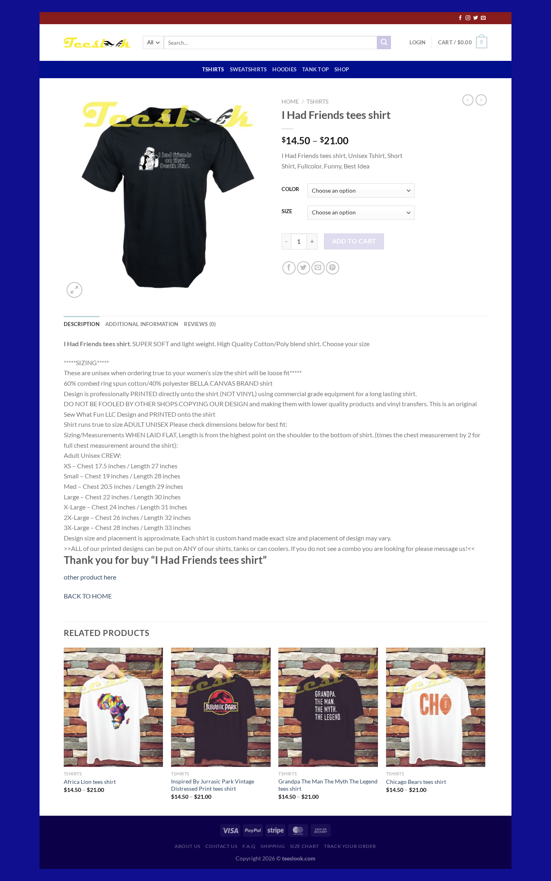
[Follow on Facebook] (460, 18)
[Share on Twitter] (303, 267)
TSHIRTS (213, 69)
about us (187, 846)
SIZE (287, 211)
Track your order (350, 846)
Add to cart (354, 241)
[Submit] (384, 43)
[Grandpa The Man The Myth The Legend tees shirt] (328, 707)
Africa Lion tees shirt (90, 781)
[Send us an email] (483, 18)
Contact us (221, 846)
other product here (90, 577)
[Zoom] (74, 290)
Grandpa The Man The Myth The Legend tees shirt (328, 785)
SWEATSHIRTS (248, 69)
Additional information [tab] (142, 324)
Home (290, 101)
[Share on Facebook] (289, 267)
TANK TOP (315, 69)
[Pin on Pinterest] (332, 267)
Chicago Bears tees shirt (416, 781)
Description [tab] (82, 324)
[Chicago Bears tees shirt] (436, 707)
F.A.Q (249, 846)
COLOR (290, 189)
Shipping (273, 846)
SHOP (341, 69)
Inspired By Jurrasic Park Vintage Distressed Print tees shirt (212, 785)
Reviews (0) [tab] (200, 324)
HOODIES (284, 69)
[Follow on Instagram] (467, 18)
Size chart (304, 846)
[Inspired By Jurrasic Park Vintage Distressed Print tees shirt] (221, 707)
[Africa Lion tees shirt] (113, 707)
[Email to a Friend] (318, 267)
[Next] (485, 731)
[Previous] (64, 731)
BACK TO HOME (88, 596)
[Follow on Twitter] (475, 18)
